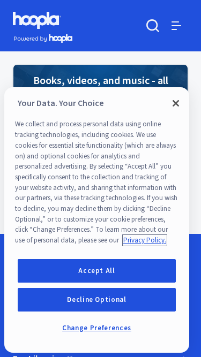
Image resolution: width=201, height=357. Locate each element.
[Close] (176, 103)
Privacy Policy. (144, 240)
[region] (96, 220)
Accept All (96, 271)
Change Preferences (96, 328)
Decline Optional (96, 300)
